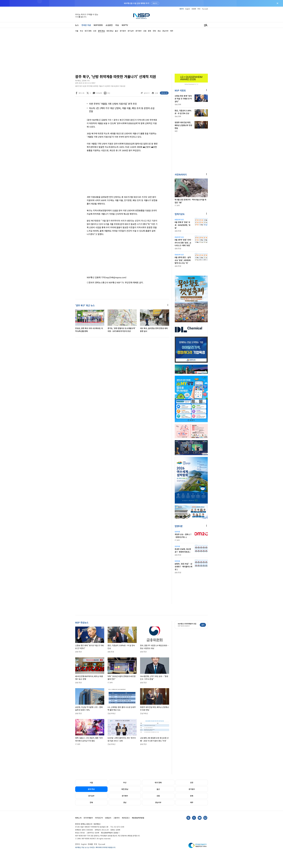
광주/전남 (91, 789)
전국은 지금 (86, 25)
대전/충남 (124, 789)
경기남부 (91, 796)
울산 (158, 789)
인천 (191, 782)
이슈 (117, 25)
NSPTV (125, 25)
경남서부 (158, 802)
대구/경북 (158, 782)
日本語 (194, 9)
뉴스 (77, 25)
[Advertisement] (219, 98)
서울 (91, 782)
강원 (158, 796)
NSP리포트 (98, 25)
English (187, 9)
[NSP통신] (141, 16)
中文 (199, 9)
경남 (124, 802)
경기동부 (192, 789)
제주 (191, 802)
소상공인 (109, 25)
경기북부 (125, 796)
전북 (91, 802)
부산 (124, 782)
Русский (205, 9)
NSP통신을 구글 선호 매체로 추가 (136, 3)
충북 (191, 796)
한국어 (182, 9)
